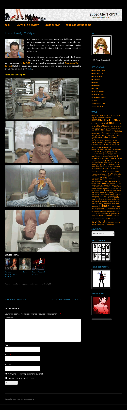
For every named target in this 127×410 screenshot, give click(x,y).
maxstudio (107, 185)
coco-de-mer (106, 139)
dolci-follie (100, 146)
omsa (101, 192)
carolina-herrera (110, 132)
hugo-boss (110, 163)
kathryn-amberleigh (100, 172)
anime (97, 123)
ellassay (114, 148)
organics (105, 192)
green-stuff (101, 161)
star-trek (112, 210)
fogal (115, 153)
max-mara (100, 185)
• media (15, 284)
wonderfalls (118, 222)
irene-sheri (112, 164)
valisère (99, 217)
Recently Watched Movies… (38, 273)
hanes (114, 161)
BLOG (7, 25)
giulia (99, 158)
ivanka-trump (102, 166)
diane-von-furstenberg (106, 142)
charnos (117, 135)
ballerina (118, 126)
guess (107, 160)
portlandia (102, 198)
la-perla (111, 173)
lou (103, 180)
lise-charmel (111, 178)
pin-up (115, 196)
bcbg (97, 128)
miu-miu (111, 187)
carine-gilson (101, 132)
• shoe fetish (97, 94)
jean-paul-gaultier (105, 168)
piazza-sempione (99, 196)
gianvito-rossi (105, 156)
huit (115, 163)
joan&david (114, 168)
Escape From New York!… (16, 299)
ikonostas (99, 164)
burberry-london (116, 130)
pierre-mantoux (108, 196)
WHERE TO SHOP (52, 25)
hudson (104, 163)
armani (111, 122)
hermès (94, 163)
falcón (101, 151)
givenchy (119, 158)
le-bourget (107, 176)
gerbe (115, 155)
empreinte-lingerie (106, 149)
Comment (9, 317)
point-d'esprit (95, 198)
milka (97, 187)
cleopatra (95, 139)
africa (100, 115)
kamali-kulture (113, 170)
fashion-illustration (112, 151)
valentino (94, 217)
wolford (98, 221)
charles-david (96, 135)
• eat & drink (97, 76)
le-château (114, 176)
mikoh (93, 187)
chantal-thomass (106, 133)
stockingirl (97, 211)
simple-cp (101, 210)
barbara (94, 128)
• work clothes (98, 106)
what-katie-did (114, 219)
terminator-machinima (115, 213)
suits (118, 211)
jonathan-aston (96, 170)
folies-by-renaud (96, 155)
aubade (99, 125)
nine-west (107, 190)
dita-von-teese (98, 144)
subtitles (113, 211)
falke (105, 151)
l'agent (103, 174)
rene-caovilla (114, 201)
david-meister (95, 140)
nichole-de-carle (98, 190)
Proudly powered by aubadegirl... (20, 399)
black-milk (108, 128)
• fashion (96, 79)
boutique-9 (107, 130)
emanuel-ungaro (96, 149)
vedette (104, 217)
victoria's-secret (116, 217)
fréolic (102, 155)
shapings (107, 208)
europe (97, 151)
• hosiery (95, 82)
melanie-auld (114, 185)
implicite (105, 164)
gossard (94, 161)
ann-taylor (103, 123)
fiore (93, 153)
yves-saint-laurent (97, 224)
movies (105, 188)
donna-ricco (115, 146)
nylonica (97, 192)
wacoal (108, 219)
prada (116, 198)
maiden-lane (103, 181)
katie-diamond (110, 172)
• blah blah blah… (98, 73)
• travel (95, 100)
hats (117, 161)
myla (108, 188)
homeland (99, 163)
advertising (31, 284)
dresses (95, 147)
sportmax (107, 210)
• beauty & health (99, 70)
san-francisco (115, 203)
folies (118, 153)
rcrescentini (98, 201)
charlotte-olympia (108, 135)
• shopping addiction (100, 97)
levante (103, 177)
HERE (30, 69)
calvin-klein (95, 132)
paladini (107, 194)
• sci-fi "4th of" (98, 91)
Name (8, 345)
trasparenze (102, 215)
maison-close (112, 181)
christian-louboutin (109, 137)
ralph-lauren (116, 199)
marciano (97, 183)
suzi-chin (94, 213)
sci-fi (111, 206)
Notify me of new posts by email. (21, 378)
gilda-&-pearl (112, 156)
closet (99, 139)
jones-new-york (104, 170)
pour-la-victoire (109, 198)
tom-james (94, 215)
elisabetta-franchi (105, 148)
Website (8, 364)
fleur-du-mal (99, 153)
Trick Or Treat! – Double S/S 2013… (66, 299)
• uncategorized (98, 103)
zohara (112, 224)
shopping (112, 208)
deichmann (108, 140)
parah (112, 194)
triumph (109, 215)
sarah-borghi (95, 206)
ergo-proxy (115, 149)
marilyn (104, 183)
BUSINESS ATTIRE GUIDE (78, 25)
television (104, 213)
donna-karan (107, 146)
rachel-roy (109, 199)
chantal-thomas (96, 133)
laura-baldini (99, 176)
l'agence (98, 174)
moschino (99, 188)
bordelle (99, 129)
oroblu (115, 192)
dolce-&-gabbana (116, 144)
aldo (99, 117)
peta (93, 196)
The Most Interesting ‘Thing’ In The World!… (11, 274)
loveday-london (108, 180)
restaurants (95, 203)
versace (109, 217)
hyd (118, 163)
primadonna (102, 199)
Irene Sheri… (23, 272)
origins (111, 192)
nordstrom (116, 190)
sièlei (116, 208)
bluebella (114, 128)
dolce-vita (94, 146)
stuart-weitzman (105, 211)
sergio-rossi (99, 208)
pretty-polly (95, 199)
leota (97, 178)
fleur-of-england (108, 153)
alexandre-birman (104, 119)
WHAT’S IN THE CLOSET (27, 25)
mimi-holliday (104, 187)
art (117, 123)
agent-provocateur (110, 115)
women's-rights (110, 222)
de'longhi (102, 140)
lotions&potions (97, 180)
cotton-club (118, 139)
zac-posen (106, 224)
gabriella (110, 155)
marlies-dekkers (111, 183)
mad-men (97, 181)
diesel (118, 142)
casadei (118, 131)
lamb (117, 174)
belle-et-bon (102, 128)
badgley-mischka (109, 126)
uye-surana (116, 215)
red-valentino (105, 201)
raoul (93, 201)
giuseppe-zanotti (109, 158)
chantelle (115, 133)
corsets (113, 139)
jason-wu (113, 166)
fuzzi (106, 155)
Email (8, 354)
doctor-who (107, 144)
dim (93, 144)
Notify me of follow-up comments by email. (25, 374)
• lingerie (96, 85)
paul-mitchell (118, 194)
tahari (98, 213)
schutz (104, 205)
